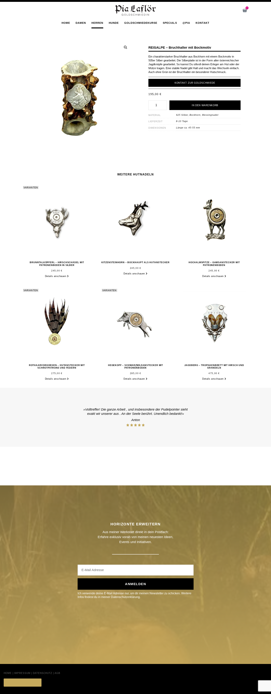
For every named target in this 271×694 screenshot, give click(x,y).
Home (66, 22)
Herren (97, 22)
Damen (81, 22)
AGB (57, 673)
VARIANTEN (31, 187)
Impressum (22, 673)
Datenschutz (42, 673)
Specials (170, 22)
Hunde (114, 22)
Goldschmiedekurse (140, 22)
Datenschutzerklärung (125, 597)
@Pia (186, 22)
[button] (125, 47)
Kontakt (202, 22)
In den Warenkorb (205, 105)
